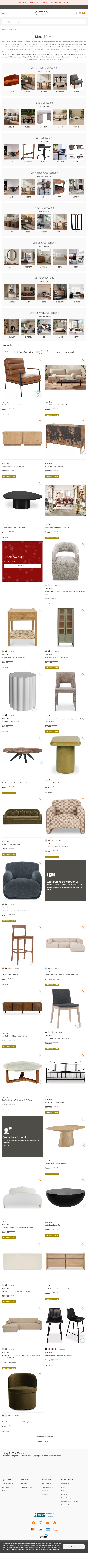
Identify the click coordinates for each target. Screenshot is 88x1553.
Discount (47, 1487)
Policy (65, 1494)
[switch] (36, 352)
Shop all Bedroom (44, 246)
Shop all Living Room (44, 71)
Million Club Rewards (69, 1501)
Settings (7, 1483)
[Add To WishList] (40, 360)
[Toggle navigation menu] (3, 13)
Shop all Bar (44, 141)
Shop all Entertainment (44, 316)
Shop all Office (44, 281)
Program (47, 1483)
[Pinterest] (54, 1524)
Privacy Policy (31, 1549)
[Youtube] (47, 1524)
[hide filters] (7, 352)
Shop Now (22, 565)
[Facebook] (33, 1524)
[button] (77, 13)
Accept (74, 1546)
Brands (4, 30)
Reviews (67, 1505)
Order (6, 1487)
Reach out (6, 1145)
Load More (44, 1441)
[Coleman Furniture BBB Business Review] (44, 1517)
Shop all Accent (44, 211)
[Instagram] (40, 1524)
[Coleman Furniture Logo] (40, 13)
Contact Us (52, 6)
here (57, 1549)
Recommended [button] (69, 352)
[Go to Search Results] (83, 21)
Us (24, 1483)
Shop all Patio (44, 106)
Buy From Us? (27, 1487)
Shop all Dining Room (44, 176)
